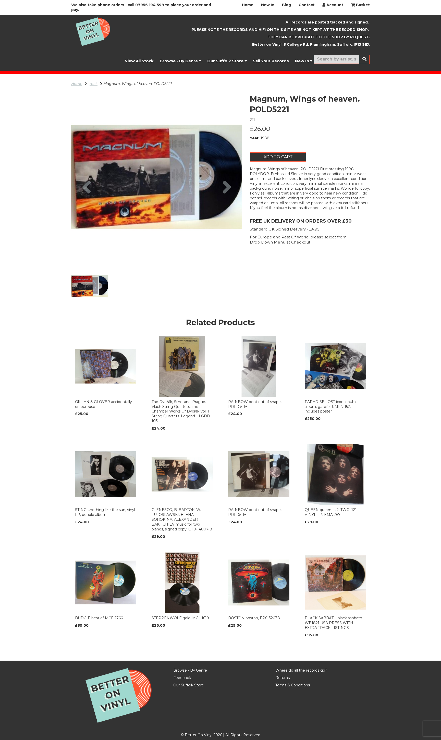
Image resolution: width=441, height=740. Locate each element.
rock (93, 83)
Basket (362, 5)
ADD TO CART (278, 156)
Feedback (182, 677)
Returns (282, 677)
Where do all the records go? (301, 670)
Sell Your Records (271, 60)
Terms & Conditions (292, 685)
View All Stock (139, 60)
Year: (255, 138)
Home (247, 5)
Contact (307, 5)
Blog (286, 5)
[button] (87, 219)
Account (334, 5)
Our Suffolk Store (225, 60)
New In (267, 5)
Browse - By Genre (179, 60)
